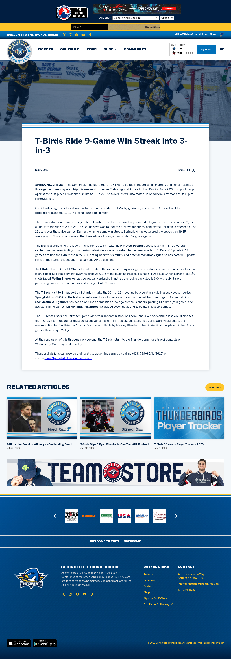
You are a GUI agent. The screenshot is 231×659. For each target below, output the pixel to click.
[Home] (19, 51)
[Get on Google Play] (45, 643)
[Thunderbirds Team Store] (115, 472)
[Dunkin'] (89, 516)
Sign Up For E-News (155, 598)
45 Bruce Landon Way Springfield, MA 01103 (191, 576)
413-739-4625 (186, 590)
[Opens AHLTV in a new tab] (137, 9)
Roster (148, 586)
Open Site (167, 18)
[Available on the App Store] (19, 643)
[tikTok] (90, 35)
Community (135, 49)
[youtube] (83, 35)
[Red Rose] (71, 516)
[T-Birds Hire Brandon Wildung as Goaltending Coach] (42, 418)
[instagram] (70, 35)
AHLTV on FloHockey (156, 604)
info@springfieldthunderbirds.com (198, 584)
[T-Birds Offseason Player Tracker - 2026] (189, 418)
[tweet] (193, 170)
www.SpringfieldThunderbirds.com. (68, 358)
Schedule (69, 49)
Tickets (45, 49)
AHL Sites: (105, 18)
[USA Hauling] (124, 516)
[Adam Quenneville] (142, 516)
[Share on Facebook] (188, 170)
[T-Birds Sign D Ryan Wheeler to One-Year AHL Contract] (115, 418)
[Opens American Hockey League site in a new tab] (71, 12)
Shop (109, 49)
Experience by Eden (214, 643)
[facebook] (77, 35)
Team (91, 49)
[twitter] (64, 35)
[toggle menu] (222, 49)
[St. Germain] (106, 516)
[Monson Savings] (159, 516)
